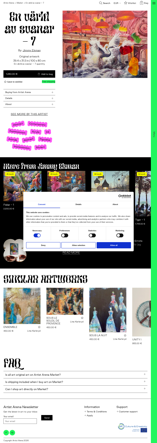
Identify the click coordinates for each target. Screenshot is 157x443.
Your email (8, 416)
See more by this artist (29, 114)
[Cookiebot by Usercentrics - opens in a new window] (120, 196)
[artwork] (21, 306)
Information (92, 406)
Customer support (128, 411)
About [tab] (115, 204)
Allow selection (78, 245)
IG (12, 433)
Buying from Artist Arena (18, 92)
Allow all (114, 245)
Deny (43, 245)
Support (122, 406)
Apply (90, 415)
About (8, 104)
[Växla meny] (153, 3)
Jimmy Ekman (32, 50)
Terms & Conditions (97, 411)
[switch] (64, 235)
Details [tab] (79, 204)
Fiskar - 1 (8, 204)
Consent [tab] (41, 204)
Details (8, 98)
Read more (71, 252)
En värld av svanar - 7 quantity (29, 64)
